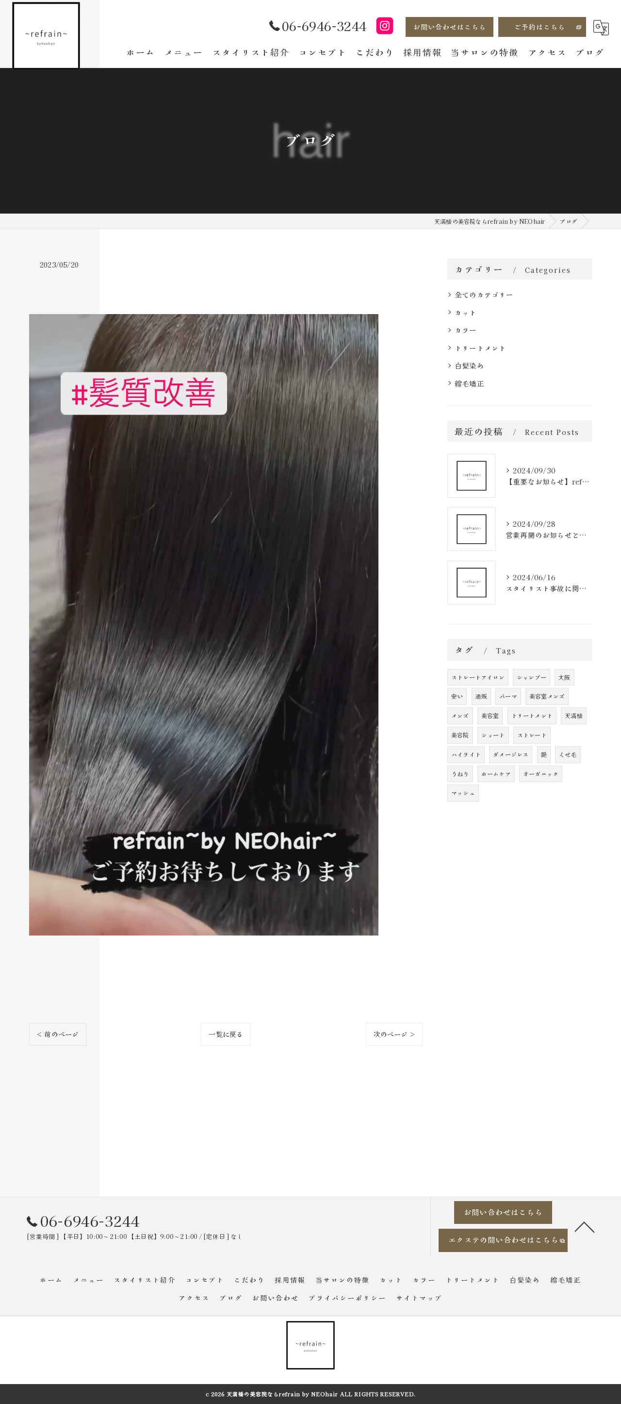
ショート (493, 735)
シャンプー (531, 677)
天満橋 (574, 715)
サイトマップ (419, 1298)
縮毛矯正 (469, 383)
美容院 (460, 735)
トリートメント (480, 348)
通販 (481, 696)
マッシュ (463, 792)
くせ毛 (568, 754)
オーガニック (540, 773)
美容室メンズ (547, 696)
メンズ (460, 715)
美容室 (490, 715)
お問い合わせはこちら (449, 27)
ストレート (532, 735)
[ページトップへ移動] (584, 1226)
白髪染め (469, 365)
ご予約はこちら (539, 27)
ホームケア (496, 773)
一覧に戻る (226, 1034)
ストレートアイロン (478, 677)
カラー (466, 330)
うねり (460, 773)
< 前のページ (58, 1034)
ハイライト (466, 754)
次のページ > (394, 1034)
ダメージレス (510, 754)
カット (466, 312)
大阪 (564, 677)
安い (457, 696)
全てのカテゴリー (484, 294)
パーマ (508, 696)
